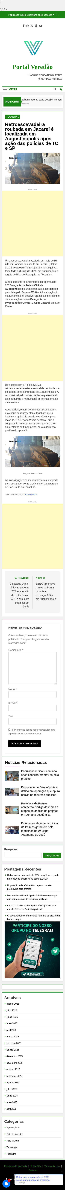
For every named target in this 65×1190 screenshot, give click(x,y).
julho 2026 (11, 1010)
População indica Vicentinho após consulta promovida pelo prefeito (30, 15)
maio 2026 (11, 1023)
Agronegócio (12, 1127)
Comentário (15, 650)
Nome (12, 689)
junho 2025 (12, 1095)
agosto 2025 (12, 1082)
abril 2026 (11, 1030)
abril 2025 (11, 1108)
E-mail (12, 702)
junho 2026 (12, 1017)
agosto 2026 (12, 1003)
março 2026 (12, 1036)
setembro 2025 (14, 1076)
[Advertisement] (32, 223)
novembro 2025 (14, 1062)
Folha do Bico (31, 494)
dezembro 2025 (14, 1056)
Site (10, 716)
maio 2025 (11, 1102)
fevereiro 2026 (13, 1043)
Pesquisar (11, 849)
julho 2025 (11, 1089)
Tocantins (12, 117)
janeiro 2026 (12, 1049)
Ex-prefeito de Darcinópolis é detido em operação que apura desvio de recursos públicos (40, 791)
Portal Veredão (32, 66)
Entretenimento (14, 1134)
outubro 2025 (13, 1069)
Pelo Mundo (12, 1140)
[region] (32, 1167)
